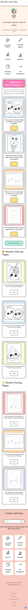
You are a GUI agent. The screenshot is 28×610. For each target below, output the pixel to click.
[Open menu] (26, 2)
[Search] (22, 521)
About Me (14, 602)
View (14, 128)
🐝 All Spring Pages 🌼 (14, 243)
